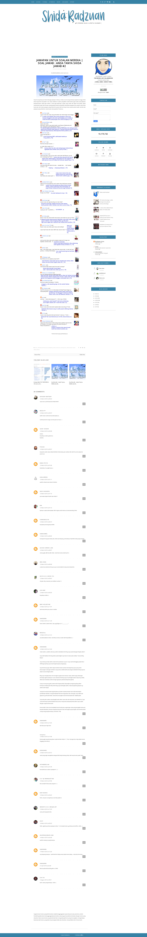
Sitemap (72, 1)
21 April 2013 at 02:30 (45, 865)
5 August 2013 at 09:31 (45, 880)
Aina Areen (44, 477)
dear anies (101, 268)
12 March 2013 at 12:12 (46, 635)
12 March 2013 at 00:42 (46, 399)
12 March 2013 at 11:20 (46, 621)
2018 (96, 304)
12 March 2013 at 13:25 (46, 723)
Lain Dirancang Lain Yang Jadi (101, 253)
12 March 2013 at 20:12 (46, 752)
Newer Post (37, 354)
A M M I (96, 246)
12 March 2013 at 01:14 (46, 493)
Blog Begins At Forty (99, 241)
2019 (96, 302)
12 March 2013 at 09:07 (46, 578)
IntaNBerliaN (44, 764)
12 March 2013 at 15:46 (46, 736)
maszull (43, 632)
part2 (54, 347)
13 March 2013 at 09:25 (46, 795)
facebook (97, 150)
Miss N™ (43, 410)
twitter (103, 150)
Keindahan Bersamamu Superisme (103, 248)
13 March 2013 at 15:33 (46, 809)
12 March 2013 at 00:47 (46, 413)
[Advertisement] (73, 36)
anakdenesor (102, 273)
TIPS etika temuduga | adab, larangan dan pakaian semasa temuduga (106, 201)
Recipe (58, 1)
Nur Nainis (43, 792)
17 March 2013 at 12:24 (46, 851)
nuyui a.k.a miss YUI (47, 576)
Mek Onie (43, 562)
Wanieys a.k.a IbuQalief (48, 807)
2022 (96, 296)
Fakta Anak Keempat (104, 192)
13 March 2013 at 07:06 (46, 781)
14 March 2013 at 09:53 (46, 823)
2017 (96, 306)
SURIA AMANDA (98, 252)
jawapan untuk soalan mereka (59, 56)
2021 (96, 298)
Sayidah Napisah (46, 396)
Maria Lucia (102, 278)
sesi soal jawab (60, 347)
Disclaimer (65, 1)
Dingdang (43, 750)
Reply (84, 403)
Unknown (43, 618)
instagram (110, 150)
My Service (52, 1)
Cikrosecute (44, 519)
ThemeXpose (72, 935)
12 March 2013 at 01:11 (46, 479)
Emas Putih (44, 463)
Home (32, 1)
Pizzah (42, 447)
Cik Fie (42, 877)
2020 (96, 300)
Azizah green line (46, 548)
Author (38, 1)
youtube (110, 155)
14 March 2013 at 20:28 (46, 837)
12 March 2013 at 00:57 (46, 449)
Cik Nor (42, 590)
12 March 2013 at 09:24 (46, 592)
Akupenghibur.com (47, 835)
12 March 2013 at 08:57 (46, 550)
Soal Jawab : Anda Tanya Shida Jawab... (58, 383)
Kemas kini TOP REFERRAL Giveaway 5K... (41, 383)
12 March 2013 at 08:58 (46, 564)
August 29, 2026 (98, 242)
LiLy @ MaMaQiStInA (47, 778)
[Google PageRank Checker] (103, 90)
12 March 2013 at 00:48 (46, 431)
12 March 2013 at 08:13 (46, 522)
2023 (96, 294)
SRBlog (84, 935)
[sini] (67, 655)
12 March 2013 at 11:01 (46, 606)
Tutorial (44, 1)
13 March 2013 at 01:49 (46, 767)
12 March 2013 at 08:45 (46, 536)
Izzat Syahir (44, 428)
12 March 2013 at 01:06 (46, 465)
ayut (41, 821)
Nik (41, 505)
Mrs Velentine (45, 604)
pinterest (103, 155)
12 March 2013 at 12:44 (46, 649)
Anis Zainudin (45, 491)
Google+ (97, 155)
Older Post (82, 354)
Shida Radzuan (58, 69)
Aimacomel (44, 533)
